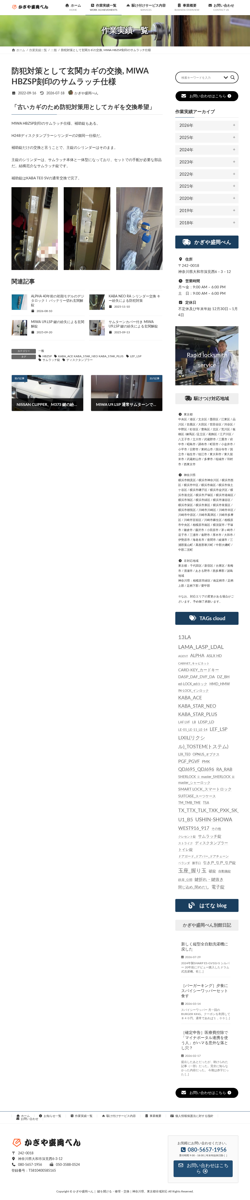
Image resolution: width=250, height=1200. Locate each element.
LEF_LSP (135, 356)
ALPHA (197, 655)
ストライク (185, 843)
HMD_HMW (219, 684)
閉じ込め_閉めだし (193, 887)
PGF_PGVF (189, 761)
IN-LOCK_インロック (193, 690)
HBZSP (47, 356)
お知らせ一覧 (52, 1115)
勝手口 (196, 863)
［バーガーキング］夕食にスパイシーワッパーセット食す (204, 991)
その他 (216, 828)
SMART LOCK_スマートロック (205, 789)
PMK (206, 762)
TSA (206, 803)
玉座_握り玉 (192, 870)
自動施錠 (224, 871)
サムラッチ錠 (51, 359)
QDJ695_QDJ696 (196, 769)
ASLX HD (214, 656)
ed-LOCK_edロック (192, 684)
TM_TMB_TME (189, 803)
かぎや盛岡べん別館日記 (207, 925)
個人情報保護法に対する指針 (194, 1115)
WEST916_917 (193, 828)
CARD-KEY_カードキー (198, 670)
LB (194, 722)
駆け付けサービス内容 (121, 1115)
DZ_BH (223, 677)
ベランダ (184, 863)
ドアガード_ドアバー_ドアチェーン (203, 856)
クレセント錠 (187, 836)
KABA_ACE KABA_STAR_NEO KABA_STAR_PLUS (91, 356)
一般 (41, 350)
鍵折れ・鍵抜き (209, 879)
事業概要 (155, 1115)
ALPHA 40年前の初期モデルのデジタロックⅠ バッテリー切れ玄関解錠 (57, 301)
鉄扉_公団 (185, 879)
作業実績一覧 (84, 1115)
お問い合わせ (29, 1118)
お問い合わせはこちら (207, 96)
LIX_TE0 (184, 754)
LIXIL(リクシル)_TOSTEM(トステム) (203, 742)
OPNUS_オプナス (206, 754)
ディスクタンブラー (79, 359)
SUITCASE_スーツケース (197, 796)
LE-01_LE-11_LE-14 (193, 729)
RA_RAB (224, 770)
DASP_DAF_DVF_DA (196, 677)
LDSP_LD (206, 722)
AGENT (183, 656)
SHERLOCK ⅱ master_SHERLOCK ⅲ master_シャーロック (206, 779)
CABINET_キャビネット (193, 663)
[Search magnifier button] (232, 77)
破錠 (212, 871)
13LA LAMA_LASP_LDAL (201, 642)
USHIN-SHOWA (213, 819)
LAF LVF (184, 722)
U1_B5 (185, 819)
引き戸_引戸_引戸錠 (219, 863)
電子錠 (218, 887)
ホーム (25, 1115)
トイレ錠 (185, 850)
